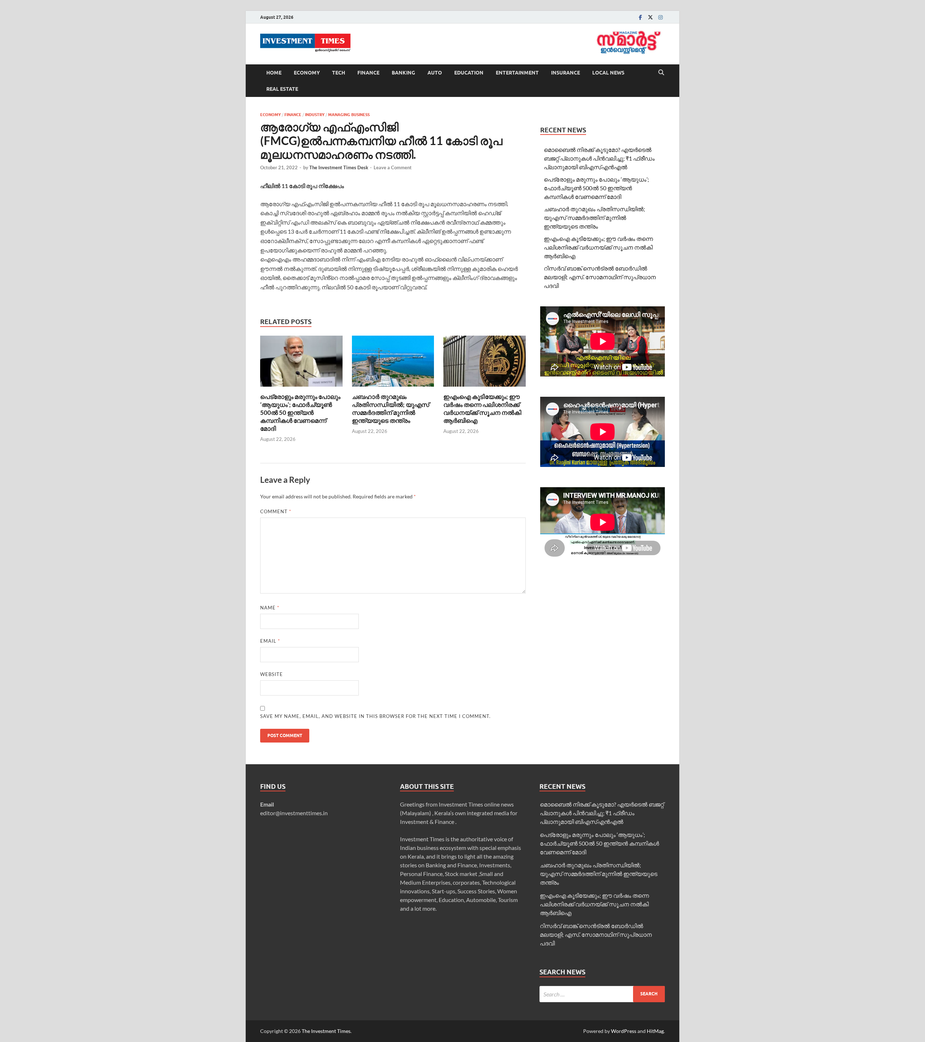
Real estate (282, 89)
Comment (275, 511)
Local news (608, 73)
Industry (314, 114)
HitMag (655, 1031)
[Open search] (661, 72)
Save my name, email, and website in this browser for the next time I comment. (375, 716)
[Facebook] (640, 17)
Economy (307, 73)
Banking (403, 73)
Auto (434, 73)
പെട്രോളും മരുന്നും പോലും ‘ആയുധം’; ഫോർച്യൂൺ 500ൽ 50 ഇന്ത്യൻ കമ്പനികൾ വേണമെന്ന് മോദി (300, 412)
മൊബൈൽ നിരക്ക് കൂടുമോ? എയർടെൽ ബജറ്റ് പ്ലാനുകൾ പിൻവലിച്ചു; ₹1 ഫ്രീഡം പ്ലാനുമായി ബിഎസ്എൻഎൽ (599, 158)
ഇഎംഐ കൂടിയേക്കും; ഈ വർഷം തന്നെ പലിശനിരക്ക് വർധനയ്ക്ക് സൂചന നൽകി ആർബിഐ (482, 408)
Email (270, 641)
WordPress (623, 1031)
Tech (338, 73)
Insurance (565, 73)
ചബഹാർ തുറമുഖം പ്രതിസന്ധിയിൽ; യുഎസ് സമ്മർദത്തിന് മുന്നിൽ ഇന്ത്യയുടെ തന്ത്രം (390, 408)
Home (273, 73)
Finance (368, 73)
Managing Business (349, 114)
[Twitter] (650, 17)
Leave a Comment (393, 167)
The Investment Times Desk (338, 167)
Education (468, 73)
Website (271, 674)
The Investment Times (326, 1031)
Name (269, 608)
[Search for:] (602, 994)
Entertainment (517, 73)
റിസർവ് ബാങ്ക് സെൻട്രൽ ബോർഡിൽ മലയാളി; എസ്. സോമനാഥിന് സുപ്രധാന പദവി (600, 277)
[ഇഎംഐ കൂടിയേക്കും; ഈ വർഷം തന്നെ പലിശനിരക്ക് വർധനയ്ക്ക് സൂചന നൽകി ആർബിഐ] (484, 363)
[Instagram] (660, 17)
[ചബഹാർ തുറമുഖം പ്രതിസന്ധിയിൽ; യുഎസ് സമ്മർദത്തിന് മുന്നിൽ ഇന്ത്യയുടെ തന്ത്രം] (393, 363)
